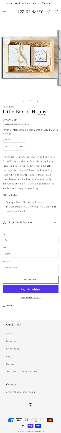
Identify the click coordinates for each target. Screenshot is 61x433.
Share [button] (10, 305)
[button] (4, 11)
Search (9, 333)
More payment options (30, 297)
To (4, 234)
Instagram (11, 341)
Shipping (6, 124)
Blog (8, 356)
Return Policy (13, 348)
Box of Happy (26, 431)
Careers (10, 364)
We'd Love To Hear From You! (21, 371)
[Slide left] (23, 100)
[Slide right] (37, 100)
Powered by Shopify (37, 431)
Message (7, 261)
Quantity (7, 139)
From (5, 247)
